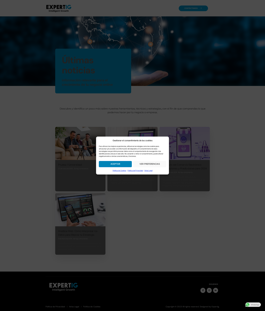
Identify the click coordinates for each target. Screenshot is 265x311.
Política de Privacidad (135, 170)
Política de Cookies (119, 170)
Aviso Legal (148, 170)
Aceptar (115, 164)
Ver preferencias (150, 164)
